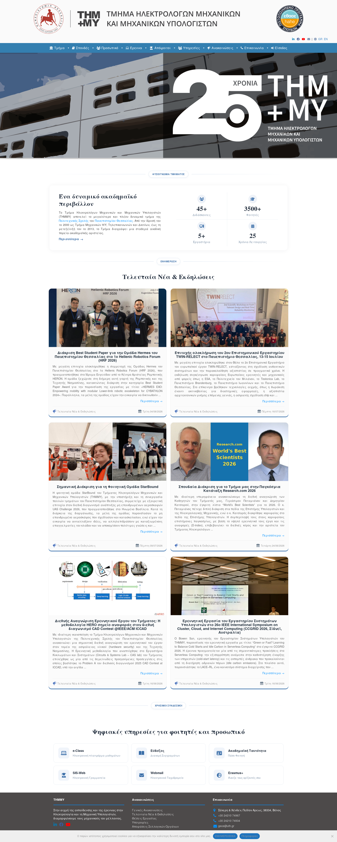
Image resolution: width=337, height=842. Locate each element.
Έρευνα (136, 48)
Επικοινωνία (254, 48)
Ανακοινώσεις (222, 48)
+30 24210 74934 (229, 821)
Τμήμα (59, 48)
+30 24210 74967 (229, 815)
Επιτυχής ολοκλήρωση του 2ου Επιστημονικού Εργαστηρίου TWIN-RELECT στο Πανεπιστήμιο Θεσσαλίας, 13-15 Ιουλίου (229, 354)
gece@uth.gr (226, 826)
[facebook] (299, 39)
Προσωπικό (110, 48)
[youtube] (304, 39)
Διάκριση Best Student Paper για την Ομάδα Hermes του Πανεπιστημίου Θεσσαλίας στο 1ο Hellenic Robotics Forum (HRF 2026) (107, 356)
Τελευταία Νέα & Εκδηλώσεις (76, 411)
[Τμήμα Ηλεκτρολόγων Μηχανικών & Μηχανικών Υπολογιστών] (168, 19)
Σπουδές (82, 48)
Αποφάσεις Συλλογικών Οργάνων (155, 826)
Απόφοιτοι (162, 48)
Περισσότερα (69, 239)
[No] (332, 836)
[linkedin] (294, 39)
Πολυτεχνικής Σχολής (74, 221)
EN (326, 39)
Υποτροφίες (140, 822)
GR (320, 39)
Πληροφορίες (249, 836)
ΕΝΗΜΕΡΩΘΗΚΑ (225, 836)
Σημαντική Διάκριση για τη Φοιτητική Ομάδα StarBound (107, 486)
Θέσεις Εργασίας (144, 818)
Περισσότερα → (151, 401)
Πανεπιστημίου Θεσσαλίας (114, 221)
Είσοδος (281, 48)
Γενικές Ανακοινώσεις (147, 810)
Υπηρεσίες (191, 48)
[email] (309, 39)
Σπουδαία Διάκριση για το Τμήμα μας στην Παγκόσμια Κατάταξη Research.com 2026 (229, 488)
